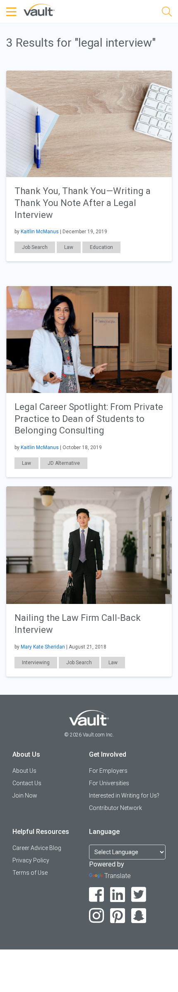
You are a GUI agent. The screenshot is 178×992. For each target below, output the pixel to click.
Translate (117, 876)
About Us (24, 770)
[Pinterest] (117, 915)
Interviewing (36, 662)
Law (68, 247)
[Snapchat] (139, 915)
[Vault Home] (39, 9)
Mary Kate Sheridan (43, 647)
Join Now (24, 795)
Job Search (35, 247)
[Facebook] (96, 894)
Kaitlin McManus (40, 231)
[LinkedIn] (117, 894)
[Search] (167, 13)
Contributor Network (115, 808)
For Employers (108, 770)
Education (101, 247)
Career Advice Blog (36, 848)
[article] (89, 166)
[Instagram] (96, 915)
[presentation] (89, 123)
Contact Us (26, 783)
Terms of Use (30, 872)
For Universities (109, 783)
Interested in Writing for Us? (124, 795)
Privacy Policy (30, 860)
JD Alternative (64, 463)
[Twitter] (139, 894)
